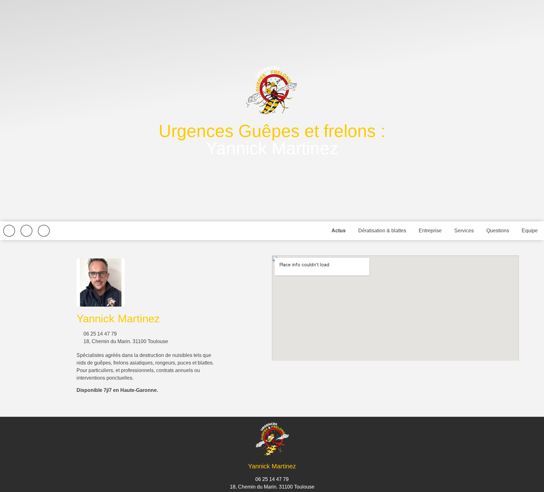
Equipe (530, 230)
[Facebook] (9, 231)
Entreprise (430, 230)
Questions (497, 230)
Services (464, 230)
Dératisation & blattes (382, 230)
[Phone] (44, 231)
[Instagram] (26, 231)
